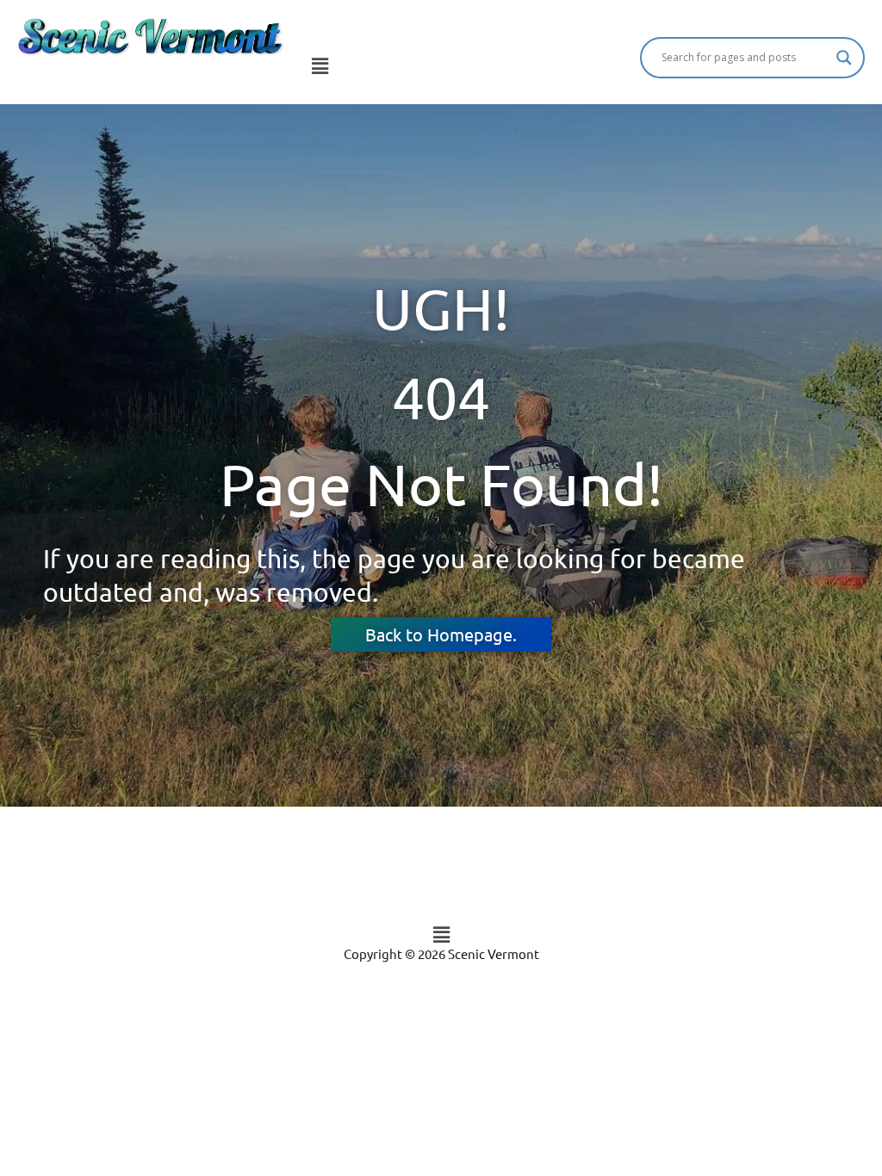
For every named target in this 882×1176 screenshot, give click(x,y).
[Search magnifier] (844, 58)
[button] (319, 66)
